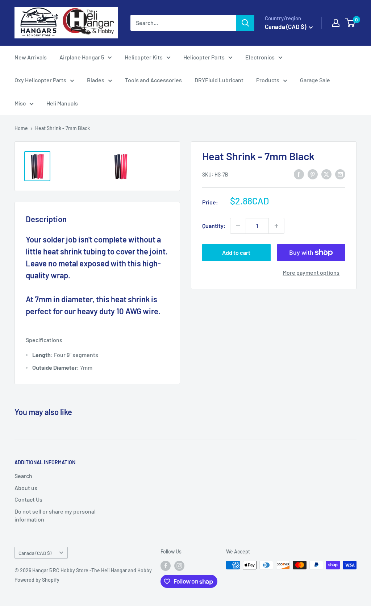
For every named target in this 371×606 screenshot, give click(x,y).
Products (267, 79)
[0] (350, 22)
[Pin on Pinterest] (313, 173)
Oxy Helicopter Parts (40, 79)
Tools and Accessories (153, 79)
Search (23, 475)
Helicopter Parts (204, 57)
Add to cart (236, 252)
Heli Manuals (62, 103)
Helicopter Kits (144, 57)
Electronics (260, 57)
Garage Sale (315, 79)
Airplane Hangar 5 (81, 57)
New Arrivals (30, 57)
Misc (20, 103)
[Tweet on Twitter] (326, 173)
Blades (95, 79)
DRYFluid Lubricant (219, 79)
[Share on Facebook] (299, 173)
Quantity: (214, 225)
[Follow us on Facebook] (166, 566)
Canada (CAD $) (34, 553)
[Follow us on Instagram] (179, 566)
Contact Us (28, 499)
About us (25, 487)
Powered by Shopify (36, 580)
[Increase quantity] (276, 225)
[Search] (245, 23)
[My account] (335, 23)
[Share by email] (340, 173)
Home (21, 128)
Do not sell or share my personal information (55, 515)
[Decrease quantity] (238, 225)
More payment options (311, 272)
